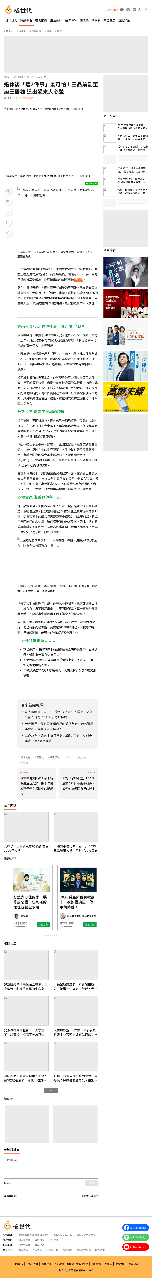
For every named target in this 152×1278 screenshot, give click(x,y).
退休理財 (11, 20)
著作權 (70, 1264)
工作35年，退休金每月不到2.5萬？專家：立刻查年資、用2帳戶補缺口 (132, 170)
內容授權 (53, 1239)
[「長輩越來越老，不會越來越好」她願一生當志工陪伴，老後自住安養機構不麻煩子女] (76, 965)
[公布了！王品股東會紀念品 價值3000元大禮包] (26, 827)
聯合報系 (96, 1264)
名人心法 (40, 77)
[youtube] (134, 9)
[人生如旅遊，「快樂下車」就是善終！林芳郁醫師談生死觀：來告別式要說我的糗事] (76, 1011)
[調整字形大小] (7, 232)
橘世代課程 (24, 1244)
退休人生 (25, 757)
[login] (139, 9)
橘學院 (96, 20)
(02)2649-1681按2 (62, 1234)
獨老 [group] (59, 31)
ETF (68, 757)
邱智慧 (24, 762)
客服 (35, 1264)
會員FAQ (39, 1244)
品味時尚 (71, 20)
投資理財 (54, 757)
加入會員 (23, 1250)
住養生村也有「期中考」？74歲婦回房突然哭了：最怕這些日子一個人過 (133, 180)
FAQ (29, 1264)
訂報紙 (108, 1264)
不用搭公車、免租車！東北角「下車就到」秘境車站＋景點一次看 (133, 137)
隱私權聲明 (82, 1264)
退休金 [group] (22, 31)
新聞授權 (46, 1264)
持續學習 (26, 20)
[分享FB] (7, 191)
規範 (6, 1183)
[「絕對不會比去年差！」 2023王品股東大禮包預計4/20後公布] (76, 827)
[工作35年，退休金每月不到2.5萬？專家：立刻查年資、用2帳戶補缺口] (109, 171)
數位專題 (109, 20)
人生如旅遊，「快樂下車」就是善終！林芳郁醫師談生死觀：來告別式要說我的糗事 (75, 1032)
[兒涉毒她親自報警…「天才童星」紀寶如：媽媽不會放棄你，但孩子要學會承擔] (26, 1011)
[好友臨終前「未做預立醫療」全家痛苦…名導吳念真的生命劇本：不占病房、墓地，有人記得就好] (26, 965)
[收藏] (7, 222)
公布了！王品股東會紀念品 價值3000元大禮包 (26, 848)
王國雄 (40, 757)
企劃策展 (124, 20)
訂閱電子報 (52, 1250)
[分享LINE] (7, 201)
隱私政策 (100, 1250)
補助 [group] (49, 31)
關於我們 (120, 1264)
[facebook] (122, 9)
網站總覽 (133, 1264)
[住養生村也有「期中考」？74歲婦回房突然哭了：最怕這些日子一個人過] (109, 181)
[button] (145, 9)
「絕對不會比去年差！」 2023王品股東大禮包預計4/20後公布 (76, 848)
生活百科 (56, 20)
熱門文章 (109, 115)
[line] (128, 9)
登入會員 (37, 1250)
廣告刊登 (39, 1239)
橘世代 (8, 77)
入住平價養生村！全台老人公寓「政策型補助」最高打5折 (133, 191)
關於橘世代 (24, 1239)
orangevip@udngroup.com (33, 1234)
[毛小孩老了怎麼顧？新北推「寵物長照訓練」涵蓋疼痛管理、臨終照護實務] (109, 149)
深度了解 (16, 924)
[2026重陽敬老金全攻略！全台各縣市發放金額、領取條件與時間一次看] (109, 127)
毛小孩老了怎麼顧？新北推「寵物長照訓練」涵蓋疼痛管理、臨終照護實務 (133, 148)
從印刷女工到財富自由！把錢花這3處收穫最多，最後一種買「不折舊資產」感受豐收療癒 (26, 1078)
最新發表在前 (88, 1195)
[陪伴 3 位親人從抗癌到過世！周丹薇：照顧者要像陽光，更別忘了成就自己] (76, 1056)
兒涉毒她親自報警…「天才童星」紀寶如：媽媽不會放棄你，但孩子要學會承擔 (26, 1032)
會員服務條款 (84, 1250)
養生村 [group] (9, 31)
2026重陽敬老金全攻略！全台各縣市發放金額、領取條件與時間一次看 (133, 126)
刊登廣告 (18, 1264)
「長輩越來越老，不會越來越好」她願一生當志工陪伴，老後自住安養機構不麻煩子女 (75, 986)
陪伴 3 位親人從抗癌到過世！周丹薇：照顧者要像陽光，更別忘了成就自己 (76, 1078)
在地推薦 (41, 20)
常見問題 (67, 1250)
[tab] (46, 935)
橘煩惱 (84, 20)
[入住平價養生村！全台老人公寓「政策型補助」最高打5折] (109, 192)
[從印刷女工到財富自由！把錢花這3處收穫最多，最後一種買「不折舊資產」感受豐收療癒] (26, 1056)
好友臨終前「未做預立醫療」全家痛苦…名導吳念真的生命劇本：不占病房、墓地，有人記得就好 (26, 986)
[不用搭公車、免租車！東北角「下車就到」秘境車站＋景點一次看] (109, 138)
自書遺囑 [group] (36, 31)
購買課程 (112, 9)
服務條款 (59, 1264)
